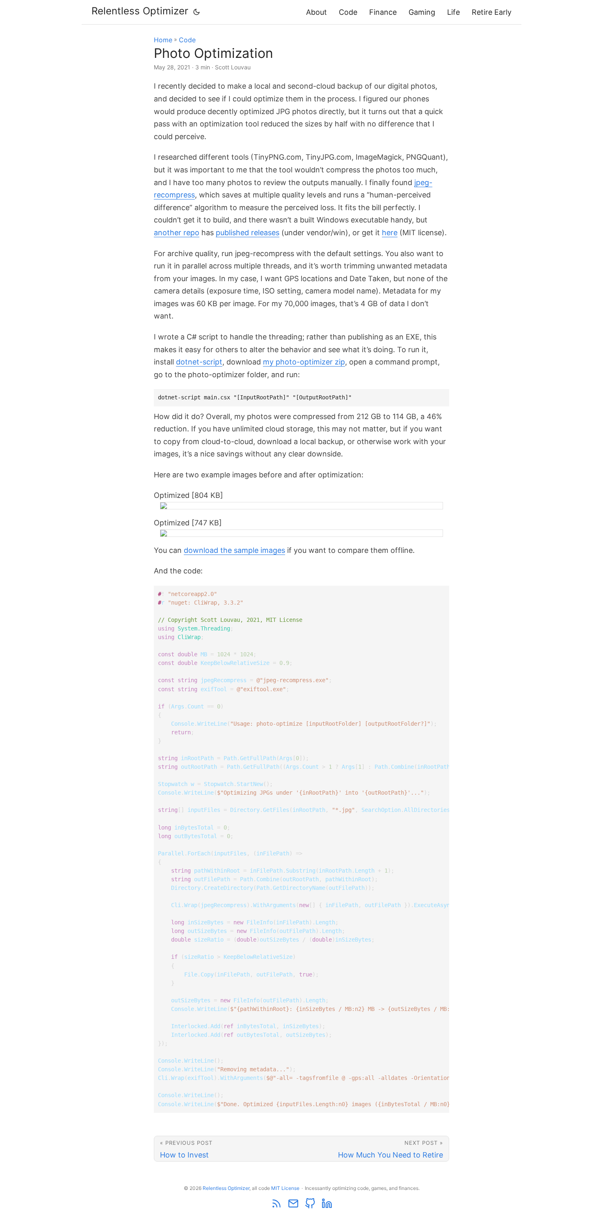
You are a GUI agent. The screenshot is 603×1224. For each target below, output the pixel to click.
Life (453, 12)
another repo (176, 232)
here (389, 232)
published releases (247, 232)
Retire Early (492, 12)
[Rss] (277, 1207)
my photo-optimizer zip (304, 362)
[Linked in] (327, 1207)
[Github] (311, 1207)
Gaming (422, 12)
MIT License (285, 1188)
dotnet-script (199, 362)
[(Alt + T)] (196, 12)
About (316, 12)
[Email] (294, 1207)
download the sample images (234, 550)
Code (348, 12)
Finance (383, 12)
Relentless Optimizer (139, 11)
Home (163, 40)
